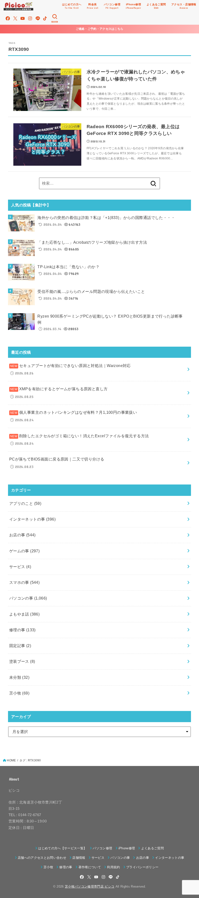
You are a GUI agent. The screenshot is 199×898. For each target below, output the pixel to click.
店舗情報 (78, 857)
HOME (11, 760)
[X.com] (15, 18)
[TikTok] (45, 18)
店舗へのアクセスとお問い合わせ (42, 857)
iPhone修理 (126, 848)
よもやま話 (24, 614)
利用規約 (113, 867)
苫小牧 (19, 693)
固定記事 (20, 645)
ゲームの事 (24, 551)
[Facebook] (8, 18)
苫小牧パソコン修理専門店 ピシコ (89, 886)
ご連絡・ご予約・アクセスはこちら (100, 29)
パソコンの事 (28, 598)
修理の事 (22, 630)
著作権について (89, 867)
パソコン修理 (102, 848)
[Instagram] (30, 18)
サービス (20, 566)
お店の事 (22, 535)
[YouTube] (22, 18)
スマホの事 (24, 582)
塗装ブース (22, 661)
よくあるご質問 (152, 848)
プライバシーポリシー (142, 867)
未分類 (19, 677)
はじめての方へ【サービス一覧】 (62, 848)
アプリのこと (25, 503)
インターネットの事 (32, 519)
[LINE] (37, 18)
